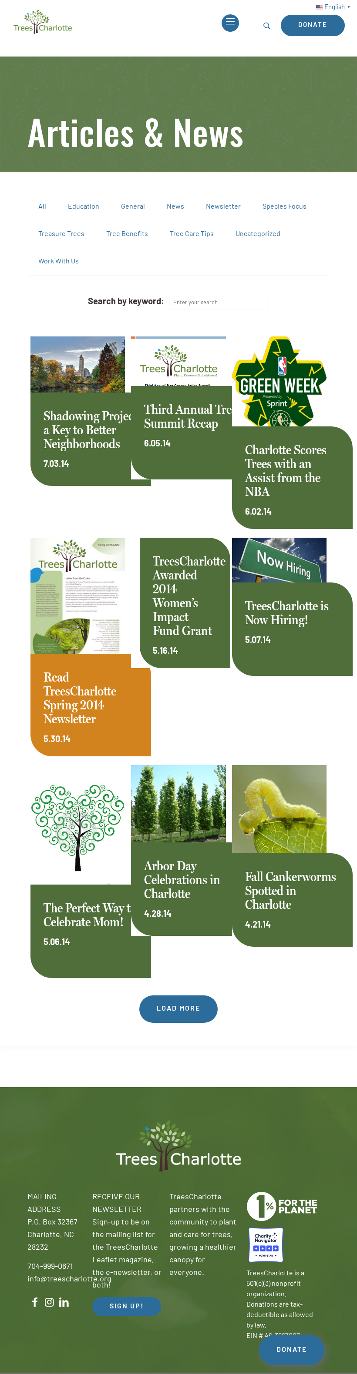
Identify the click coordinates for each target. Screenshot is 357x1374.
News (175, 206)
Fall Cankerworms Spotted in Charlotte (290, 890)
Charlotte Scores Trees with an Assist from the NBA (286, 470)
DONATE (291, 1350)
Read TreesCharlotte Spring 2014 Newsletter (80, 697)
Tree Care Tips (192, 234)
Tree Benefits (127, 234)
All (42, 206)
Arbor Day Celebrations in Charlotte (182, 879)
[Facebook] (34, 1302)
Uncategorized (258, 234)
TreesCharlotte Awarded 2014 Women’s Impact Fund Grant (189, 595)
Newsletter (223, 206)
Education (83, 206)
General (133, 206)
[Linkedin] (64, 1302)
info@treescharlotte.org (69, 1280)
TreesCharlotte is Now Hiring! (287, 612)
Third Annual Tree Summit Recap (190, 416)
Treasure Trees (61, 234)
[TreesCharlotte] (42, 21)
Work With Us (58, 261)
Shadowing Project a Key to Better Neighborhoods (91, 429)
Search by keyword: (126, 302)
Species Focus (284, 206)
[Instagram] (49, 1302)
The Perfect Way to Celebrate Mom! (90, 914)
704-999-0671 (50, 1267)
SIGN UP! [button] (127, 1306)
